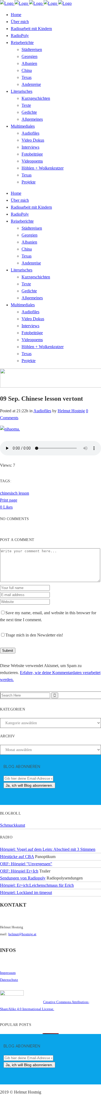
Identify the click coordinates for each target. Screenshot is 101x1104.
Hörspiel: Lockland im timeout (26, 892)
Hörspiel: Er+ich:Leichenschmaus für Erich (37, 885)
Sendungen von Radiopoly (23, 878)
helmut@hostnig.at (22, 934)
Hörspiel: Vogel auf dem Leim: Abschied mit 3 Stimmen (47, 849)
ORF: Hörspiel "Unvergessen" (26, 864)
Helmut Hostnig (71, 411)
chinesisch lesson (14, 493)
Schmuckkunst (12, 825)
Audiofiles (42, 411)
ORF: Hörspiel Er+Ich (19, 871)
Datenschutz (9, 980)
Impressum (8, 973)
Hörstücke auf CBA (17, 856)
